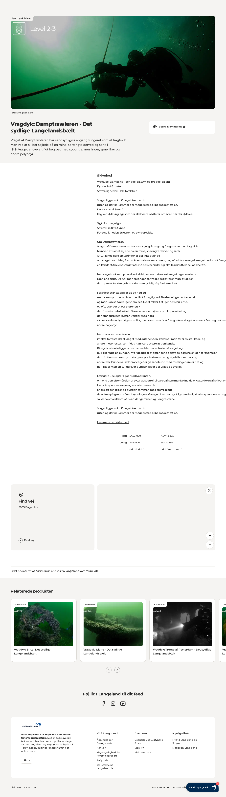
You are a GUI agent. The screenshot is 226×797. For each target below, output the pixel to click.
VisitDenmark (143, 752)
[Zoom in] (210, 536)
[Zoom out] (210, 545)
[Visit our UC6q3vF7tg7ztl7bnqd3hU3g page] (123, 703)
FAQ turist (103, 760)
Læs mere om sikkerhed (113, 422)
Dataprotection (161, 787)
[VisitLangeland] (31, 725)
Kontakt (101, 747)
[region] (156, 517)
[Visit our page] (103, 703)
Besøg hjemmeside (170, 126)
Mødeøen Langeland (184, 747)
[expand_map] (209, 490)
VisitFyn (139, 747)
